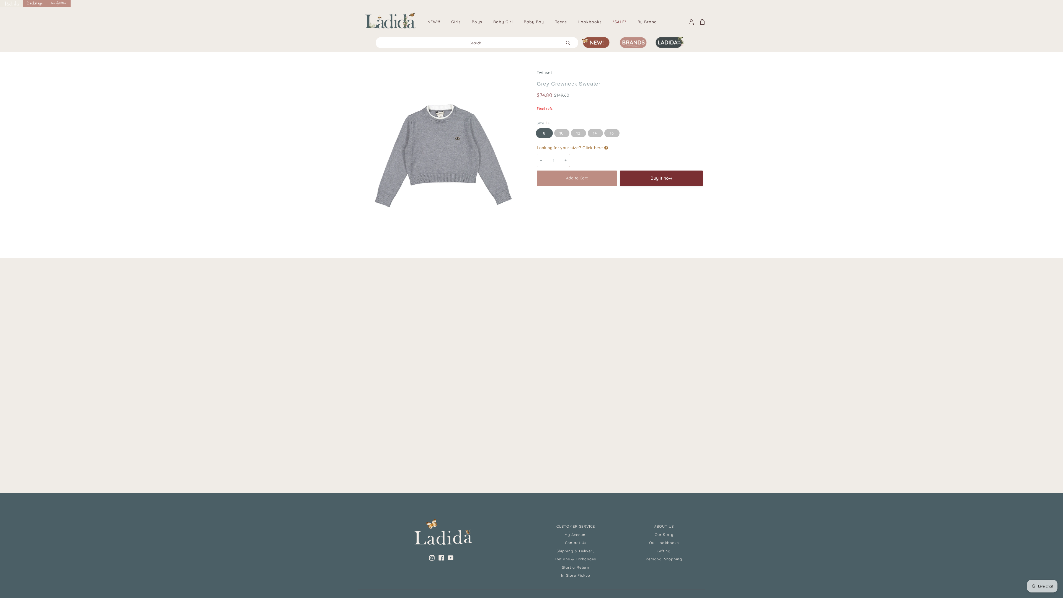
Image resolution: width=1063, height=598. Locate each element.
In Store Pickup (575, 575)
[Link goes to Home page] (11, 3)
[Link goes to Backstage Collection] (35, 3)
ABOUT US (664, 526)
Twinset (544, 72)
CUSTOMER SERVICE (575, 526)
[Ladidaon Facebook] (441, 558)
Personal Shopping (664, 559)
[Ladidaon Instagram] (432, 558)
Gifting (663, 551)
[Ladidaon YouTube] (450, 558)
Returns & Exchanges (575, 559)
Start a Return (575, 567)
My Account (575, 534)
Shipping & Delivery (576, 551)
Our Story (664, 534)
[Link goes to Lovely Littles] (59, 3)
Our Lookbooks (664, 542)
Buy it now (661, 178)
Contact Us (575, 542)
